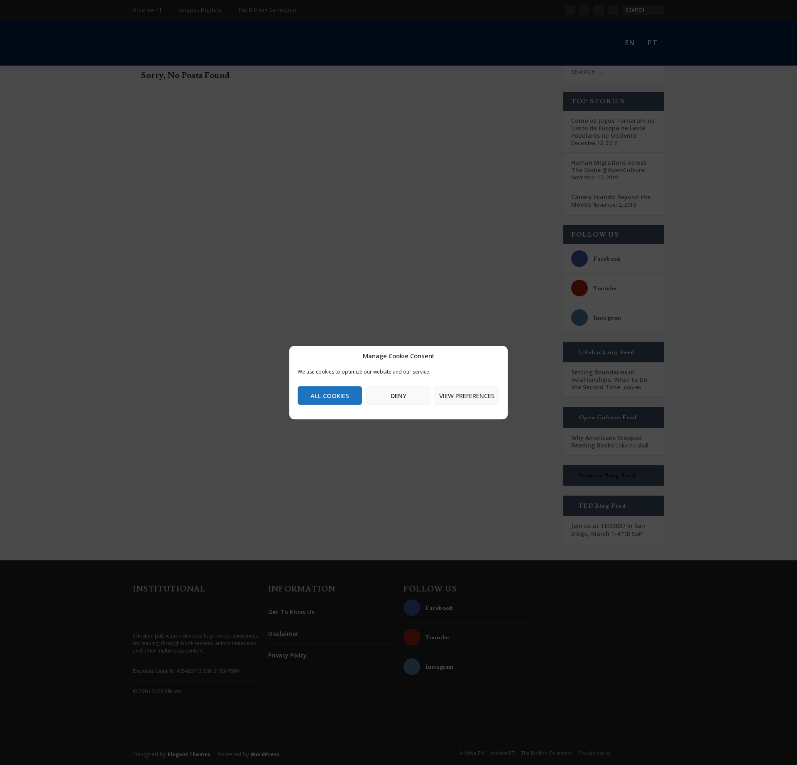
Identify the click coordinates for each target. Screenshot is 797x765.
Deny (398, 395)
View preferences (467, 395)
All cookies (329, 395)
